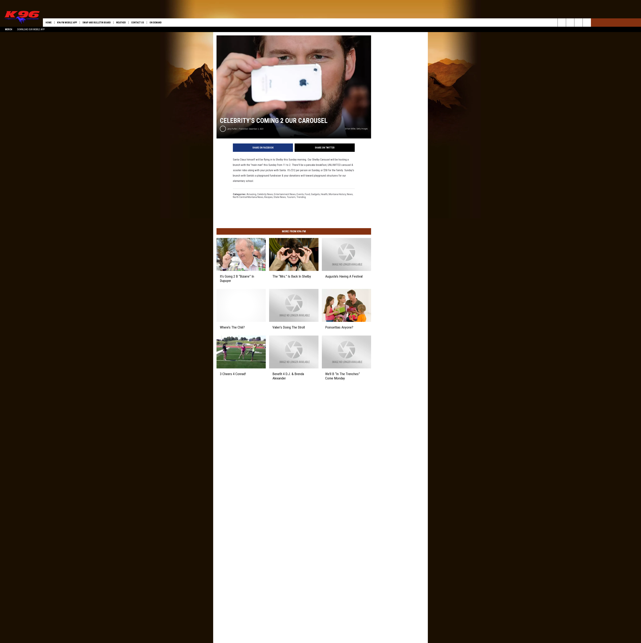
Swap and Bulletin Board (96, 22)
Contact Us (137, 22)
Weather (121, 22)
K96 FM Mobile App (67, 22)
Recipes (268, 197)
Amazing (251, 194)
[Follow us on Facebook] (578, 22)
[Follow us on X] (587, 22)
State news (280, 197)
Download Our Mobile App (31, 29)
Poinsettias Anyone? (339, 327)
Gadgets (315, 194)
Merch (8, 29)
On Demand (156, 22)
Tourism (291, 197)
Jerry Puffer (232, 129)
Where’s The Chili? (232, 327)
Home (49, 22)
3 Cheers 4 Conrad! (233, 374)
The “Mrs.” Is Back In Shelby (291, 276)
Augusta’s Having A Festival (344, 276)
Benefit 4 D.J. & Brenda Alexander (288, 376)
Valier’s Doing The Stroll (288, 327)
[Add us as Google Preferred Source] (570, 22)
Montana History (337, 194)
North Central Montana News (248, 197)
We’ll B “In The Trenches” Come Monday (342, 376)
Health (324, 194)
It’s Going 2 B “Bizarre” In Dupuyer (237, 278)
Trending (301, 197)
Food (307, 194)
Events (300, 194)
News (350, 194)
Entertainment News (285, 194)
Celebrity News (265, 194)
